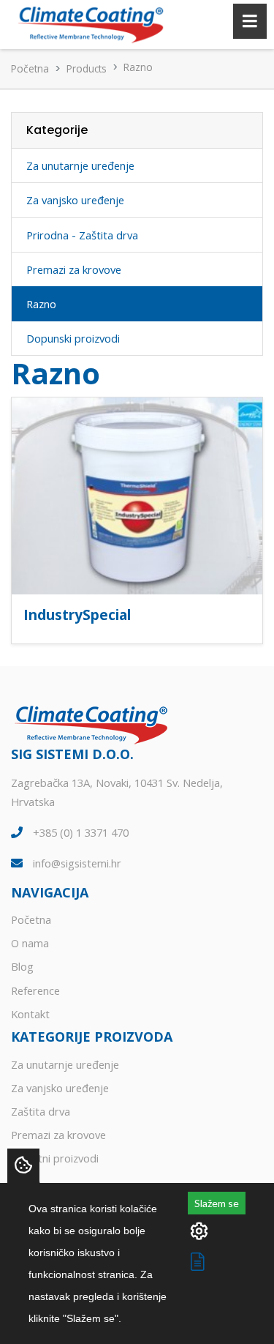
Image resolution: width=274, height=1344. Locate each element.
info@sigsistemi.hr (77, 863)
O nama (30, 943)
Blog (22, 966)
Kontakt (30, 1014)
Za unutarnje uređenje (80, 165)
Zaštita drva (40, 1111)
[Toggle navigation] (250, 21)
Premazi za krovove (73, 269)
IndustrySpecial (77, 614)
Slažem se (216, 1203)
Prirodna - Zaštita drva (82, 235)
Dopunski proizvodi (73, 338)
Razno (41, 303)
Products (86, 68)
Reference (35, 990)
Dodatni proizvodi (55, 1158)
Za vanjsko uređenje (75, 200)
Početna (30, 68)
